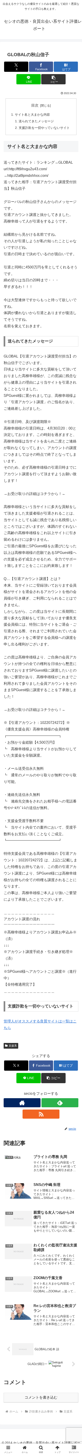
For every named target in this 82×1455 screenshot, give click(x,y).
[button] (53, 79)
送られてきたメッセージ (36, 121)
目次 (34, 105)
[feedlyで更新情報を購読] (59, 1102)
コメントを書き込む (41, 1397)
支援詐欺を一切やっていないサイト (44, 128)
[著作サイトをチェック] (22, 1102)
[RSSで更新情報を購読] (41, 1114)
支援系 (13, 1045)
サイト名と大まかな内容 (32, 114)
